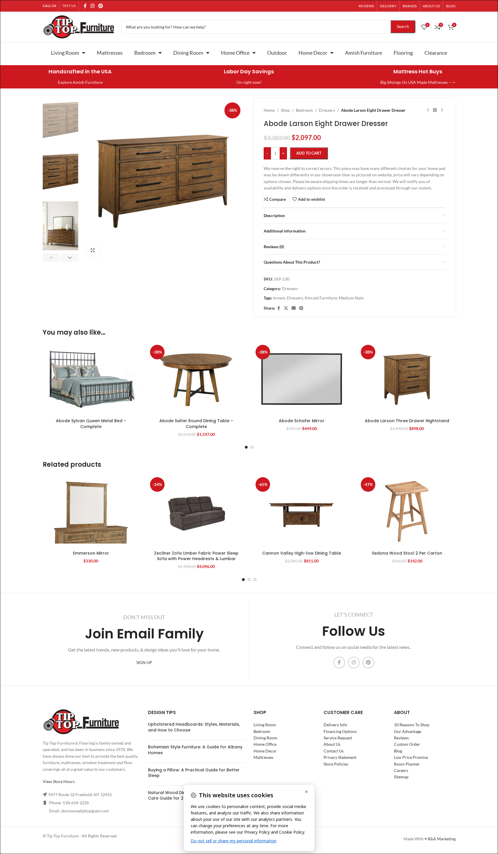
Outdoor (277, 52)
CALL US (49, 5)
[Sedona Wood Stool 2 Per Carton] (407, 511)
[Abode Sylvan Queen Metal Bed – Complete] (91, 379)
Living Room (65, 52)
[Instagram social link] (93, 5)
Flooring (403, 52)
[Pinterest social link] (101, 5)
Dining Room (188, 52)
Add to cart (309, 153)
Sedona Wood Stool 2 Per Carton (407, 553)
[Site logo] (79, 26)
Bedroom (145, 52)
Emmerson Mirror (91, 553)
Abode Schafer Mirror (301, 421)
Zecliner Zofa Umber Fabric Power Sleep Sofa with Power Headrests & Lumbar (196, 556)
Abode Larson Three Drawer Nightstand (407, 421)
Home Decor (313, 52)
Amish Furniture (363, 52)
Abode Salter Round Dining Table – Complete (196, 423)
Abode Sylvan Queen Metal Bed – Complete (91, 423)
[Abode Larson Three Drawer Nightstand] (407, 379)
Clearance (435, 52)
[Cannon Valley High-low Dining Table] (302, 511)
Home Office (235, 52)
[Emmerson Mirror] (91, 511)
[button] (51, 257)
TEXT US (69, 5)
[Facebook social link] (85, 5)
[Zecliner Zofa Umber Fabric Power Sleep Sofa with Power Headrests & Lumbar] (196, 511)
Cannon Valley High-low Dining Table (301, 553)
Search (403, 26)
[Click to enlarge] (92, 250)
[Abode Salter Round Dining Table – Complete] (196, 379)
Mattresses (110, 52)
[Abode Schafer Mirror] (302, 379)
